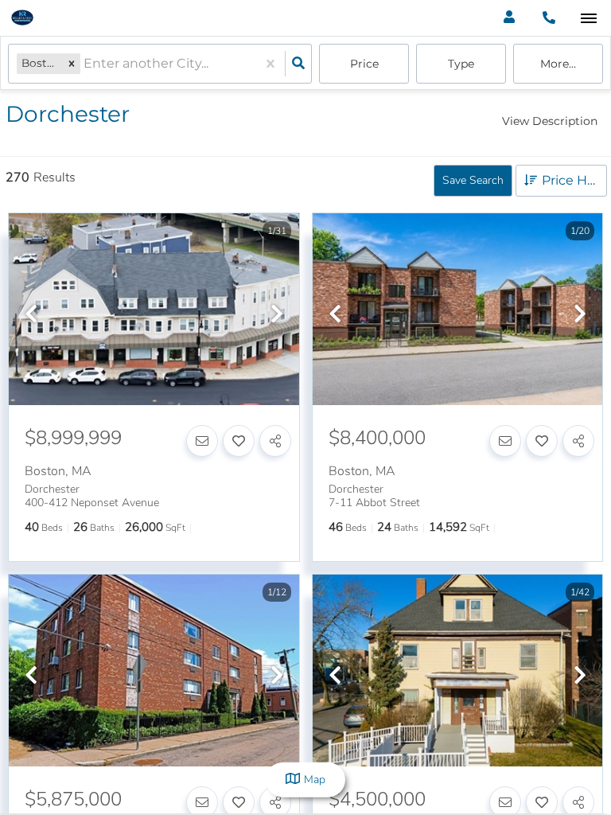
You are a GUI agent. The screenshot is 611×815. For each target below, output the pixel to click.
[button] (71, 63)
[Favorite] (239, 441)
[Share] (275, 441)
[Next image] (277, 315)
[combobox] (85, 64)
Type (461, 64)
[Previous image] (31, 315)
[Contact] (202, 441)
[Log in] (509, 18)
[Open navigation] (588, 19)
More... (558, 64)
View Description (549, 121)
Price (364, 64)
